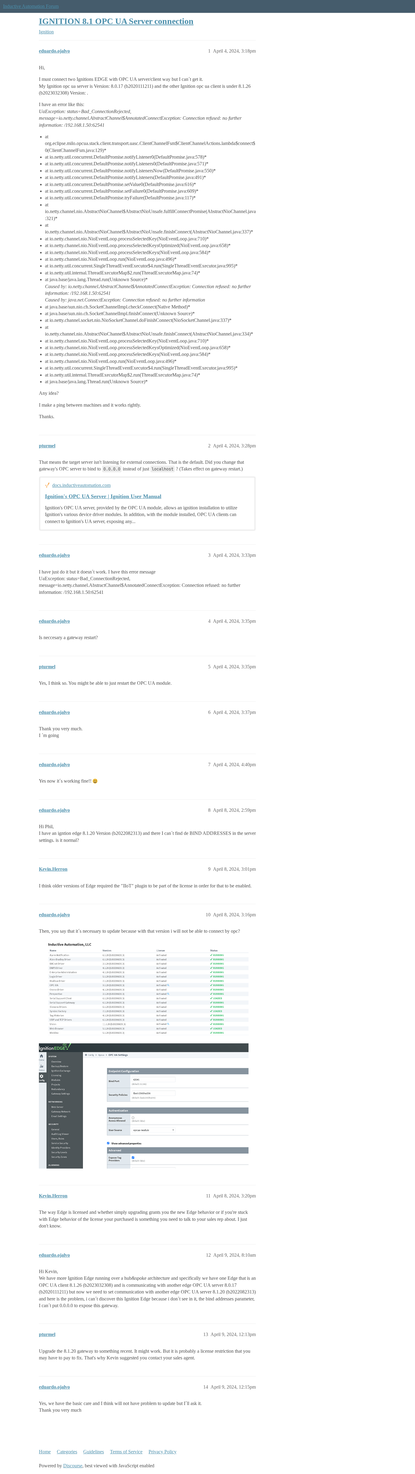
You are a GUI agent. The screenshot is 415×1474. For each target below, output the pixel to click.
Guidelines (93, 1451)
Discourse (72, 1465)
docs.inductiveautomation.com (81, 485)
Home (45, 1451)
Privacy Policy (163, 1451)
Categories (67, 1451)
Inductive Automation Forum (31, 6)
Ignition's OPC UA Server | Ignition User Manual (103, 496)
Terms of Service (126, 1451)
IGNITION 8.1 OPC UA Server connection (116, 21)
